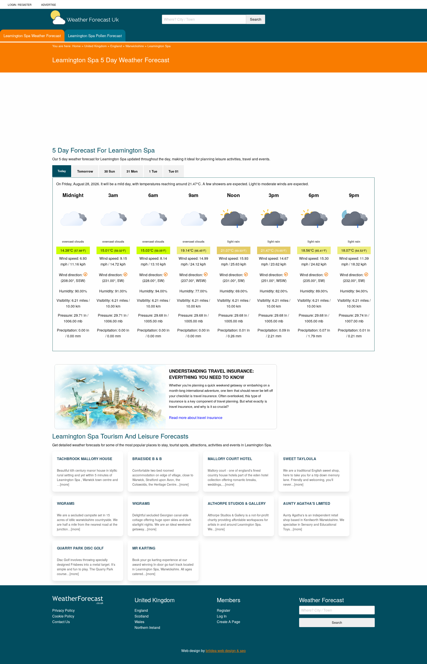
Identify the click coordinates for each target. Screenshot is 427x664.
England (116, 46)
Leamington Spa (159, 46)
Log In (222, 616)
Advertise (48, 4)
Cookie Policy (63, 616)
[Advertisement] (185, 103)
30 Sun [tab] (109, 171)
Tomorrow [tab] (85, 171)
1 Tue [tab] (153, 171)
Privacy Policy (63, 610)
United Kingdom (95, 46)
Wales (139, 621)
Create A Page (228, 621)
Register (25, 4)
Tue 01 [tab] (174, 171)
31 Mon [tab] (132, 171)
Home (76, 46)
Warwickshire (134, 46)
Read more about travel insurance (195, 417)
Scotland (142, 616)
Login (12, 4)
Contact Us (61, 621)
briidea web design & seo (226, 650)
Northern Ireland (147, 627)
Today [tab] (62, 171)
